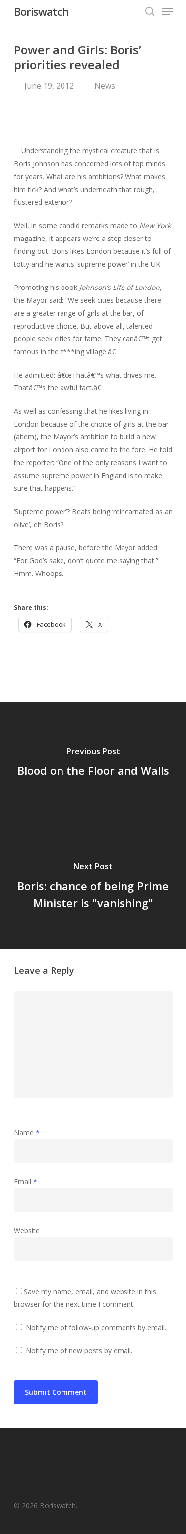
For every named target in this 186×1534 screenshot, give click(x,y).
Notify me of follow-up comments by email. (96, 1327)
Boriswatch (41, 11)
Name (27, 1132)
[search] (149, 11)
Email (25, 1181)
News (104, 85)
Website (27, 1230)
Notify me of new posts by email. (79, 1350)
